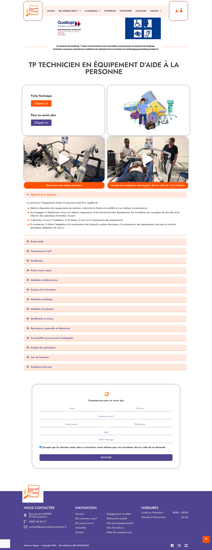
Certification (37, 260)
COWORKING (110, 11)
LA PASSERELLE (91, 11)
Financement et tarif (41, 251)
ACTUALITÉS (141, 11)
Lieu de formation (40, 357)
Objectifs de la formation (43, 194)
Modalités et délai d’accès (44, 280)
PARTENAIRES (126, 11)
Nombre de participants (43, 347)
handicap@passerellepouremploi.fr (142, 49)
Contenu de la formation (43, 289)
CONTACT (154, 11)
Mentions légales (31, 545)
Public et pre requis (41, 270)
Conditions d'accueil (41, 367)
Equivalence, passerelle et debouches (50, 328)
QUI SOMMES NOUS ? (68, 11)
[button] (64, 159)
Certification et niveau (42, 318)
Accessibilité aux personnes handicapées (52, 338)
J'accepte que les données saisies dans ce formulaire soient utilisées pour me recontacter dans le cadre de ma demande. (104, 447)
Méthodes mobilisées (42, 299)
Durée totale (37, 241)
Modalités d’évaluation (42, 309)
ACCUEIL (51, 11)
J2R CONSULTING (81, 545)
